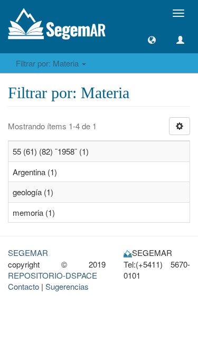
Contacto (23, 286)
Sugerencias (67, 286)
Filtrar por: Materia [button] (48, 63)
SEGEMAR (28, 252)
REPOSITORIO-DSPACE (52, 275)
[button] (152, 40)
